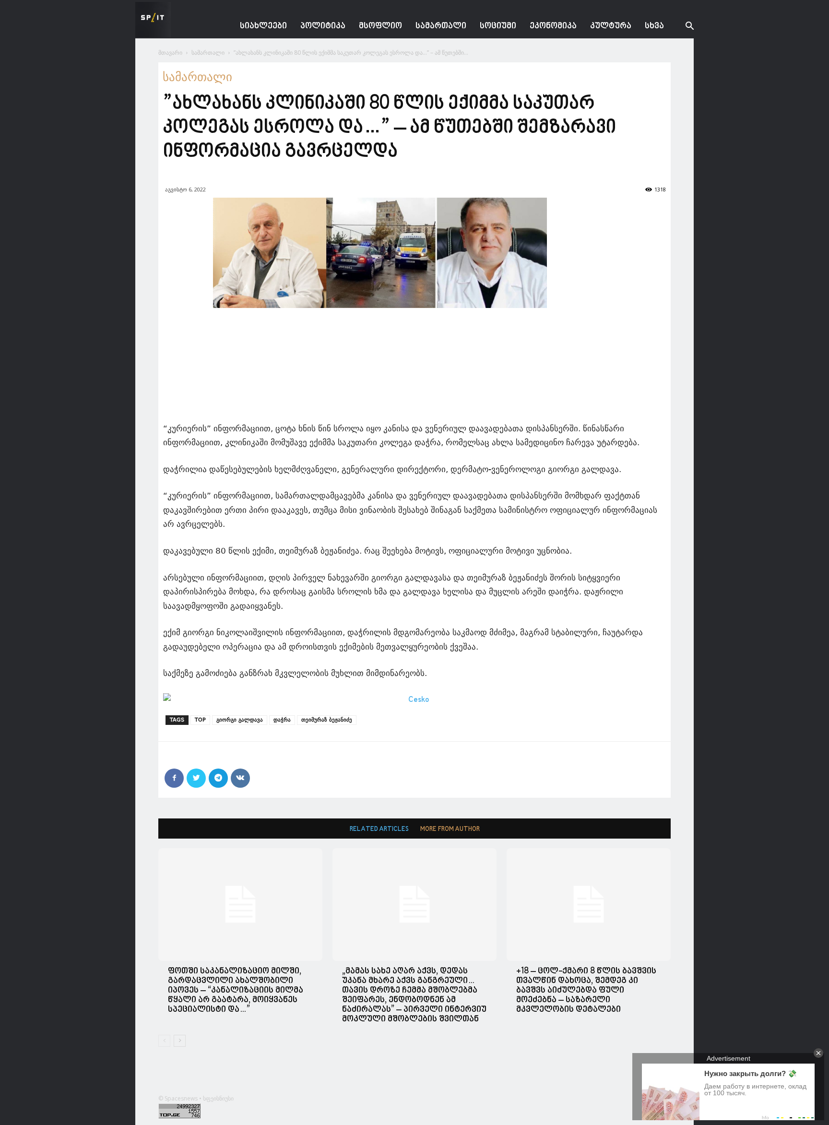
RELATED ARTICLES (379, 829)
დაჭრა (282, 720)
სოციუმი (498, 26)
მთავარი (170, 52)
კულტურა (610, 26)
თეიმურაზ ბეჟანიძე (326, 720)
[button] (682, 27)
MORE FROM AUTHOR (450, 829)
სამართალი (440, 26)
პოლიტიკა (322, 26)
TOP (200, 720)
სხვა (654, 26)
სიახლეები (263, 26)
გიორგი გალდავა (239, 720)
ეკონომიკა (553, 26)
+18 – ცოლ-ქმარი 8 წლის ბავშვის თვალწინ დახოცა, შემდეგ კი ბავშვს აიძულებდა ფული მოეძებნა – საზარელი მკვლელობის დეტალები (586, 990)
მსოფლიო (380, 26)
